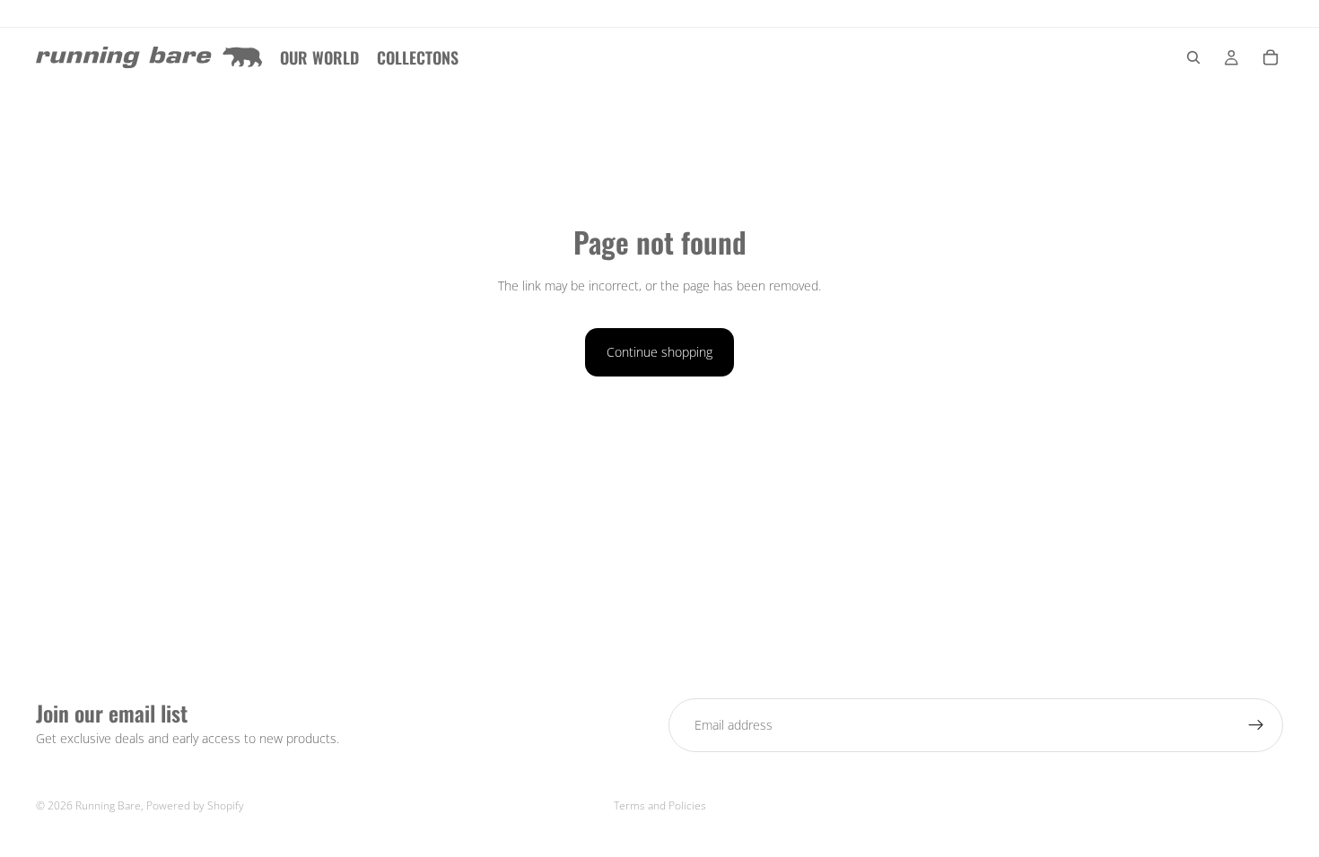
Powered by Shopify (195, 805)
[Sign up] (1256, 725)
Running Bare (108, 805)
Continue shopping (659, 351)
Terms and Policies (660, 805)
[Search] (1193, 57)
